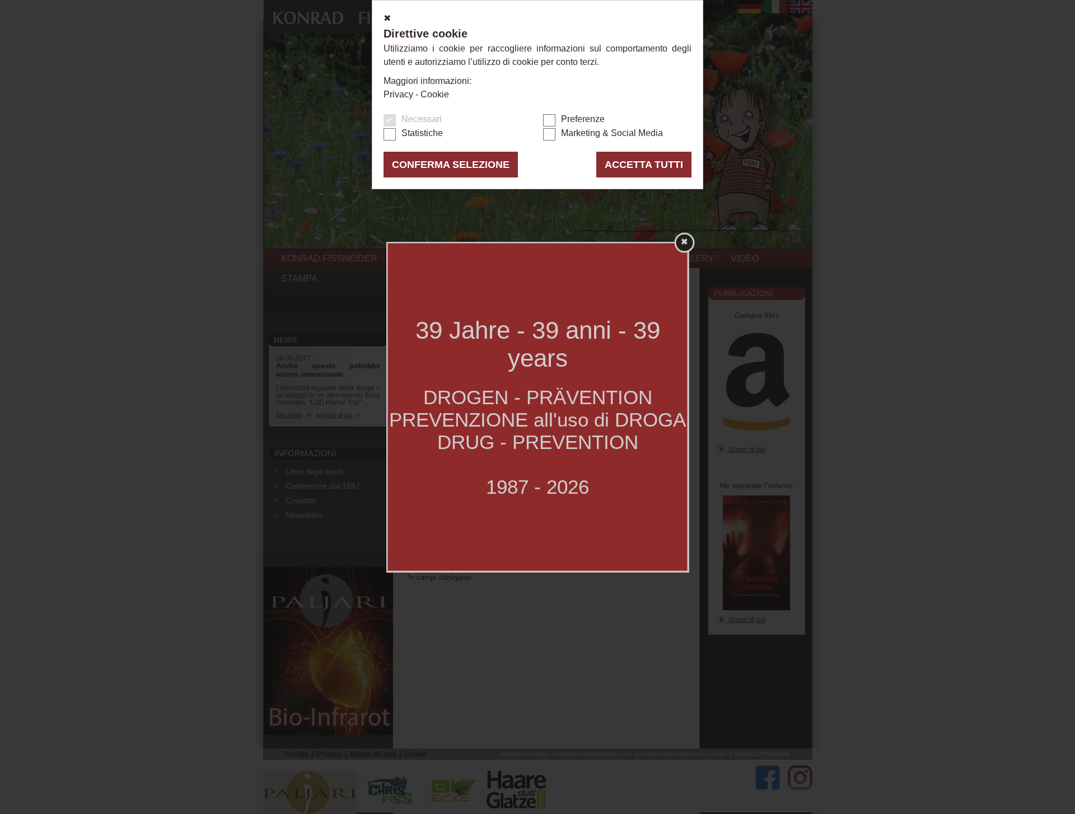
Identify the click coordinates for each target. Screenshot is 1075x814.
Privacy (398, 94)
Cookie (434, 94)
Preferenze (583, 119)
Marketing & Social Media (612, 133)
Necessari (421, 119)
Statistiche (422, 133)
